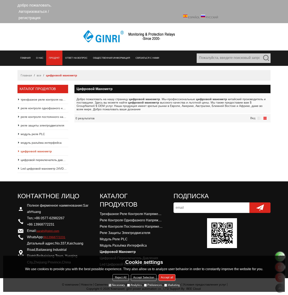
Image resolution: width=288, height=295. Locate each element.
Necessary (118, 285)
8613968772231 (54, 237)
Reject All (121, 277)
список (259, 118)
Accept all (167, 277)
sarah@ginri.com (47, 231)
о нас (39, 58)
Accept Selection (143, 277)
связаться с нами (147, 58)
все (39, 75)
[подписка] (260, 207)
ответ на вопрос (76, 58)
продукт (54, 58)
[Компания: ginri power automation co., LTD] (144, 36)
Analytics (136, 285)
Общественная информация (111, 58)
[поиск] (266, 58)
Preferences (154, 285)
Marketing (174, 285)
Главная (25, 58)
